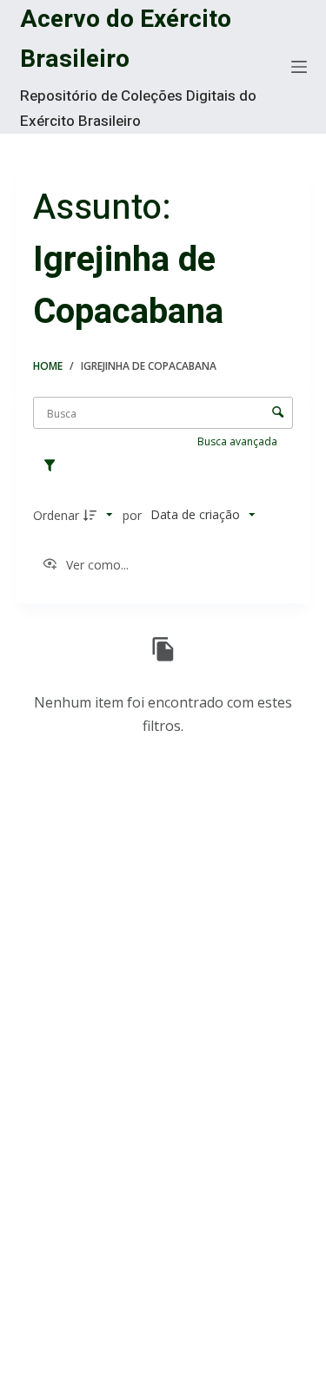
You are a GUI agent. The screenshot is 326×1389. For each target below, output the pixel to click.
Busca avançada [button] (238, 441)
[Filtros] (54, 466)
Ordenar (56, 515)
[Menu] (299, 67)
